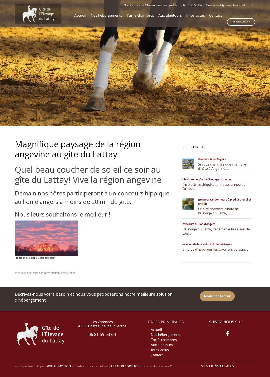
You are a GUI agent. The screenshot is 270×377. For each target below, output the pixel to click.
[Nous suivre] (228, 333)
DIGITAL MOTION (58, 366)
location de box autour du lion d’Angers (207, 244)
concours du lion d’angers (198, 224)
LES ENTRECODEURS (123, 366)
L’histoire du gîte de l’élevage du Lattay (207, 179)
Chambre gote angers (46, 273)
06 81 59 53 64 (191, 5)
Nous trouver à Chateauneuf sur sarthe (150, 5)
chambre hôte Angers (212, 159)
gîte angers (68, 273)
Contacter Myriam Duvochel (225, 5)
